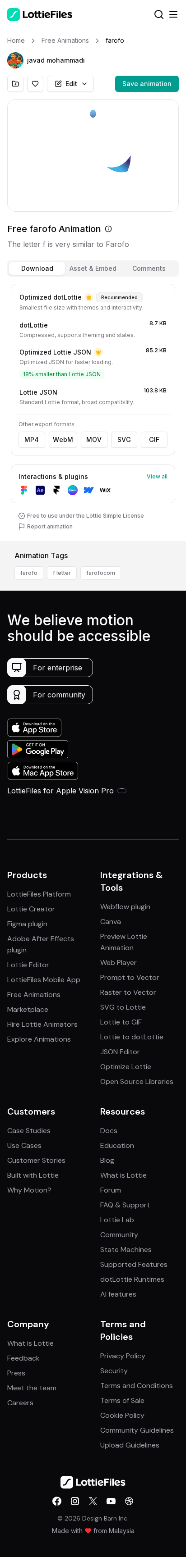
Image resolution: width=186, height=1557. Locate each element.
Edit (71, 83)
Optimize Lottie (125, 1066)
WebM (63, 439)
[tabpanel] (93, 410)
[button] (15, 60)
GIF (154, 439)
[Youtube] (111, 1501)
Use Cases (24, 1145)
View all (157, 476)
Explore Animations (39, 1039)
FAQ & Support (125, 1205)
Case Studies (29, 1130)
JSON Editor (120, 1051)
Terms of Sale (122, 1400)
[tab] (37, 268)
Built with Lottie (33, 1175)
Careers (20, 1402)
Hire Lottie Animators (42, 1024)
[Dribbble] (129, 1501)
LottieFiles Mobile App (43, 979)
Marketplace (27, 1009)
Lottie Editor (28, 965)
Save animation (147, 83)
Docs (108, 1130)
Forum (110, 1190)
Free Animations (33, 994)
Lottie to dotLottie (131, 1037)
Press (16, 1373)
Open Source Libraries (136, 1081)
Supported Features (133, 1264)
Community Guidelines (137, 1430)
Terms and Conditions (136, 1385)
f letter (62, 572)
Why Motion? (29, 1190)
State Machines (126, 1249)
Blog (107, 1160)
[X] (93, 1501)
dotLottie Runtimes (132, 1279)
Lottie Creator (31, 909)
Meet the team (31, 1388)
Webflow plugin (125, 906)
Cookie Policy (122, 1415)
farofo (28, 572)
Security (114, 1370)
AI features (118, 1294)
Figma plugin (27, 924)
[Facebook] (56, 1501)
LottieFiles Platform (39, 894)
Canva (110, 921)
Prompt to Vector (129, 977)
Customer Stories (36, 1160)
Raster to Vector (128, 992)
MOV (94, 439)
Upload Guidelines (129, 1445)
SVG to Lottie (123, 1007)
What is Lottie (123, 1175)
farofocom (100, 572)
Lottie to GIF (121, 1022)
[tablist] (93, 268)
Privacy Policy (122, 1356)
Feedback (23, 1358)
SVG (124, 439)
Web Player (118, 962)
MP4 (31, 439)
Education (117, 1145)
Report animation (50, 526)
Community (119, 1234)
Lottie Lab (117, 1220)
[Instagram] (75, 1501)
